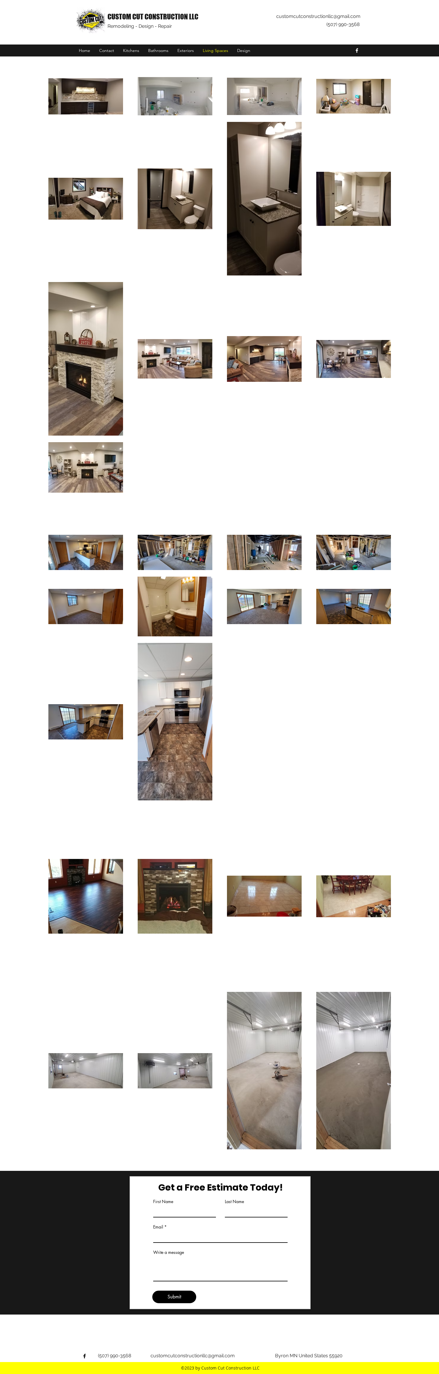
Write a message (168, 1252)
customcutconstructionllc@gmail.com (318, 16)
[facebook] (357, 50)
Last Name (234, 1202)
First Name (163, 1202)
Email (158, 1227)
